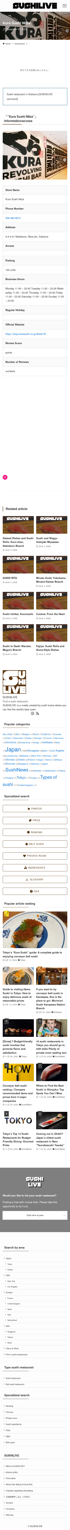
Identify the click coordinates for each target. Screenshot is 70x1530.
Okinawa (11, 759)
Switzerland (52, 770)
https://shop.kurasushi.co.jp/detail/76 (25, 334)
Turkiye (35, 777)
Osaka (23, 759)
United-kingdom (28, 785)
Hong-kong (26, 742)
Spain (9, 1309)
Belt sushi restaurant (15, 1384)
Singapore (25, 763)
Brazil (37, 734)
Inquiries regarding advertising (19, 1490)
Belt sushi (10, 1442)
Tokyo (23, 777)
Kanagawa (35, 750)
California (48, 734)
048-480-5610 (13, 218)
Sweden (39, 770)
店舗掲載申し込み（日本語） (18, 1496)
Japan (16, 749)
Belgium (28, 734)
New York (38, 755)
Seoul (50, 759)
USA (8, 1275)
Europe (40, 738)
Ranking (9, 1405)
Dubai (30, 738)
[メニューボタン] (64, 6)
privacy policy (12, 1472)
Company (10, 1508)
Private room (11, 1418)
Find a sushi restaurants (16, 1354)
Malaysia (26, 755)
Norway (49, 755)
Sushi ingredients (13, 1424)
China (9, 738)
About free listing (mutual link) (19, 1484)
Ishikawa (49, 742)
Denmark (20, 738)
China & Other (12, 1348)
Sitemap (9, 1514)
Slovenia (37, 763)
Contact (9, 1502)
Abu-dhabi (9, 734)
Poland (33, 759)
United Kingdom (13, 1303)
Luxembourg (13, 755)
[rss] (37, 713)
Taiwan (10, 1337)
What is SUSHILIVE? (15, 1466)
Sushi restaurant (13, 1378)
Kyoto (46, 750)
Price (8, 1430)
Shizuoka (12, 763)
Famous (9, 1412)
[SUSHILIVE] (35, 6)
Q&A (8, 1436)
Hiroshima (12, 742)
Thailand (11, 777)
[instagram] (32, 713)
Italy (9, 1314)
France (50, 738)
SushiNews (19, 769)
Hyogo (38, 742)
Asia (19, 734)
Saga (42, 759)
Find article (11, 1478)
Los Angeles (12, 1286)
